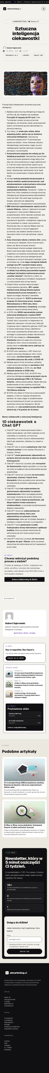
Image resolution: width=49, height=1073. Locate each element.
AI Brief (7, 1041)
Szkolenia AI (8, 1006)
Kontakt (7, 1025)
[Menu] (43, 9)
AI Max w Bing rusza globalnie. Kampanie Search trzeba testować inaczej (28, 685)
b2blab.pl (7, 1050)
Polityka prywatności (12, 1027)
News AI (7, 997)
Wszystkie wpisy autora (24, 633)
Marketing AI (8, 1004)
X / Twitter (8, 1048)
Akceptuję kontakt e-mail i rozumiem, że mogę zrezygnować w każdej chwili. (24, 946)
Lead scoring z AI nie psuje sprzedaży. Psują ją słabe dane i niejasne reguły (27, 695)
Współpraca (8, 1022)
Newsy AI (35, 21)
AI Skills (7, 1002)
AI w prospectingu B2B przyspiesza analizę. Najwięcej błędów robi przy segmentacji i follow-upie (28, 675)
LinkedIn (7, 1045)
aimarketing (14, 9)
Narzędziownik (9, 999)
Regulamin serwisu (11, 1029)
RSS (5, 1043)
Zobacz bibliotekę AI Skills (24, 579)
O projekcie (8, 1018)
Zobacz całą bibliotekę (17, 727)
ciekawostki (9, 598)
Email (8, 936)
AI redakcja (8, 1020)
